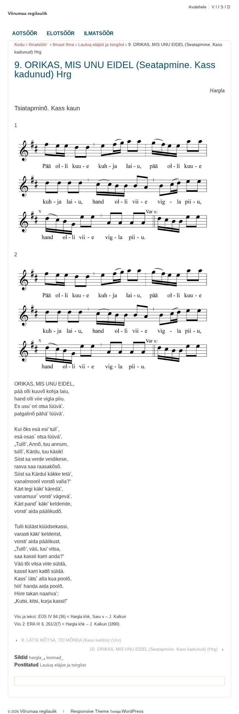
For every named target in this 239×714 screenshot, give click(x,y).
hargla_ (36, 657)
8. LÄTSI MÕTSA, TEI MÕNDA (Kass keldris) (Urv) (71, 640)
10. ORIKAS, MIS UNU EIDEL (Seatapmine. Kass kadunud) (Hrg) (154, 649)
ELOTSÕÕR (61, 33)
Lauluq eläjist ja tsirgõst (101, 44)
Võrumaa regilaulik (27, 13)
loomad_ (54, 657)
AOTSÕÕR (24, 33)
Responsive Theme (90, 711)
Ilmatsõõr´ (39, 44)
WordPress (132, 711)
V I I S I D (221, 7)
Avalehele (197, 7)
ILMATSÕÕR (99, 33)
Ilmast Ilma (63, 44)
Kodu (19, 44)
